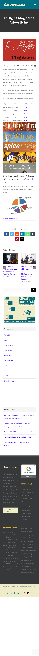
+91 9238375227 (10, 542)
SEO (5, 366)
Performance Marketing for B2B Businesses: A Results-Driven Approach (10, 271)
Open (25, 107)
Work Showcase (9, 381)
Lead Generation (9, 350)
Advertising (12, 218)
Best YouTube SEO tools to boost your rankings (19, 432)
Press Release (8, 360)
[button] (4, 267)
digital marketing (9, 345)
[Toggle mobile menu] (35, 5)
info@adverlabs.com (12, 558)
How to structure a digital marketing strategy (18, 437)
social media (8, 376)
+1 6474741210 (10, 555)
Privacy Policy (31, 586)
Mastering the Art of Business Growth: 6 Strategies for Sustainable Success (28, 513)
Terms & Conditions (15, 589)
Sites (5, 371)
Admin (6, 218)
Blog (17, 218)
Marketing (7, 355)
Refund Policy (25, 589)
